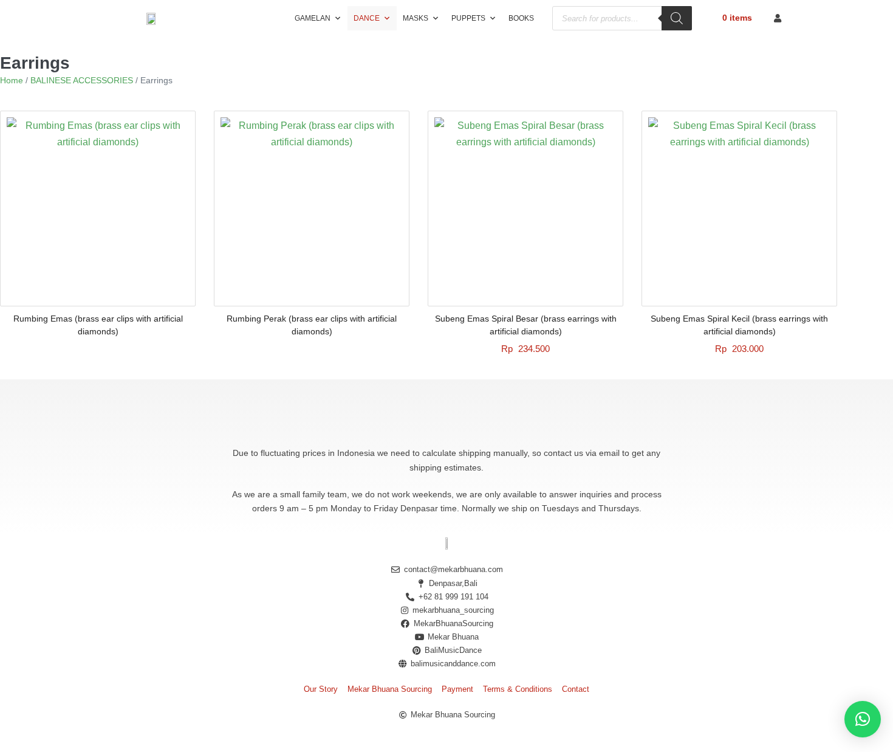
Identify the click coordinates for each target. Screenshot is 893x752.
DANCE (367, 18)
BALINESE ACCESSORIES (81, 80)
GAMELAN (312, 18)
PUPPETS (468, 18)
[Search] (677, 18)
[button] (862, 719)
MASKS (415, 18)
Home (11, 80)
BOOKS (521, 18)
